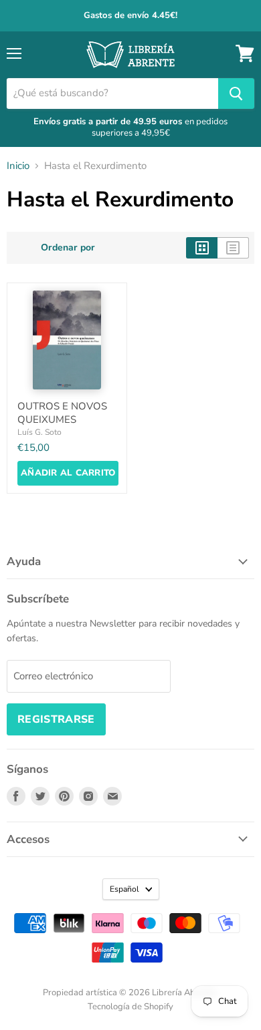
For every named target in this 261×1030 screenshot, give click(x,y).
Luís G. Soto (39, 432)
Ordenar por (68, 247)
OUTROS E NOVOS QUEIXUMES (62, 412)
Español (124, 889)
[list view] (233, 248)
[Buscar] (236, 93)
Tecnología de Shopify (130, 1007)
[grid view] (201, 248)
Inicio (18, 166)
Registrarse (56, 719)
